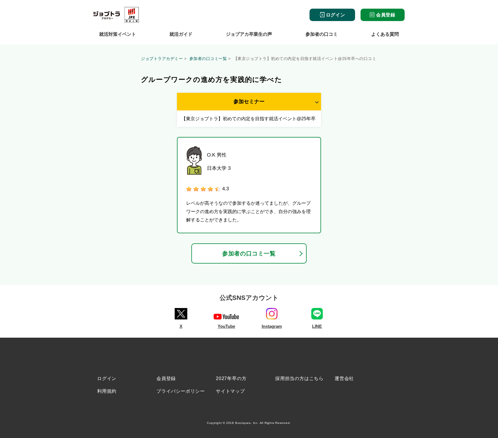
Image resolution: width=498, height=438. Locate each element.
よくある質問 (385, 34)
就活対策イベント (117, 34)
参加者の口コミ (321, 34)
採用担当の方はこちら (299, 378)
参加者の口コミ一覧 (208, 58)
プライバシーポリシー (180, 391)
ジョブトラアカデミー (162, 58)
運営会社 (344, 378)
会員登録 (385, 14)
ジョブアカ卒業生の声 (249, 34)
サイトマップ (230, 391)
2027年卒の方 (231, 378)
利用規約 (106, 391)
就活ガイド (181, 34)
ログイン (335, 14)
